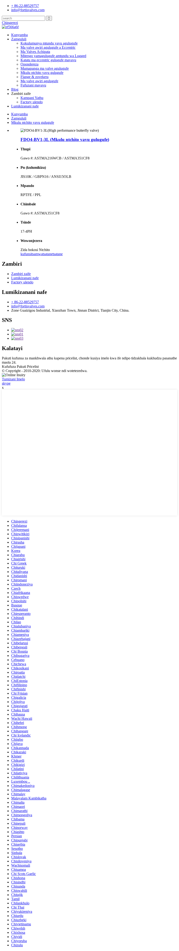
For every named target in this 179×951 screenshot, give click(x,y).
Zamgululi (18, 39)
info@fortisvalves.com (28, 306)
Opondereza (29, 64)
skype (6, 383)
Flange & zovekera (34, 77)
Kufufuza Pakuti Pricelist (20, 367)
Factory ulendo (32, 102)
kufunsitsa (28, 254)
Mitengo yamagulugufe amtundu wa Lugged (53, 56)
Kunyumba (19, 35)
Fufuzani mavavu (33, 85)
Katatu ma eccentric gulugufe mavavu (48, 60)
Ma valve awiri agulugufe (39, 81)
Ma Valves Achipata (35, 52)
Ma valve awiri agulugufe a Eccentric (48, 47)
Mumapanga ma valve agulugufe (45, 68)
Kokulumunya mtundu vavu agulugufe (49, 43)
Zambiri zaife (21, 274)
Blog (14, 89)
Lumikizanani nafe (25, 106)
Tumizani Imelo (13, 379)
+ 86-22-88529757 (25, 302)
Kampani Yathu (32, 98)
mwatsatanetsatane (49, 254)
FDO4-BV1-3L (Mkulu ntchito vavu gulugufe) (65, 139)
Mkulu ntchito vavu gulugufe (42, 73)
